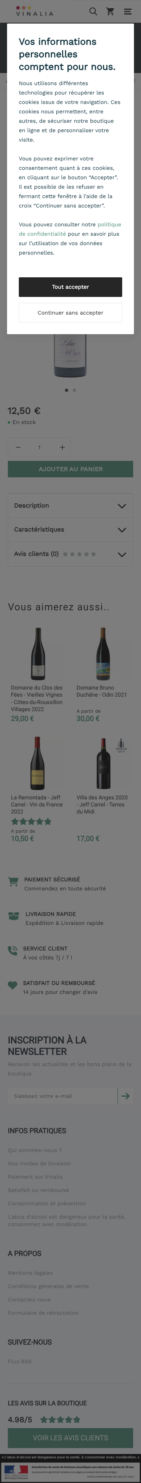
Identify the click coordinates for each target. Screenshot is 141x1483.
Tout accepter (70, 287)
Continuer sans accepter (70, 313)
